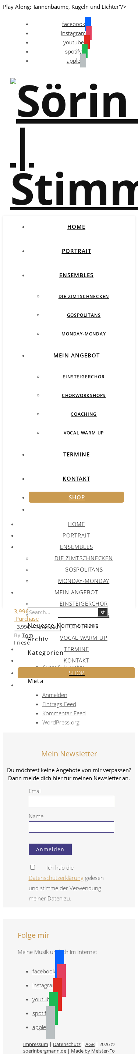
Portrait (76, 250)
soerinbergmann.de (44, 1050)
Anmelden (54, 694)
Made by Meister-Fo (93, 1050)
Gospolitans (84, 315)
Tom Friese (23, 639)
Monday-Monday (83, 334)
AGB (90, 1044)
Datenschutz (67, 1044)
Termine (76, 454)
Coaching (83, 414)
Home (76, 226)
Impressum (35, 1044)
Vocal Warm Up (84, 433)
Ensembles (76, 275)
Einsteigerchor (84, 377)
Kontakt (76, 478)
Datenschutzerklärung (56, 877)
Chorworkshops (84, 395)
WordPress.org (60, 722)
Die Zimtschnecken (84, 296)
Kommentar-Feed (64, 713)
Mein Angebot (76, 355)
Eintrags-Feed (59, 704)
